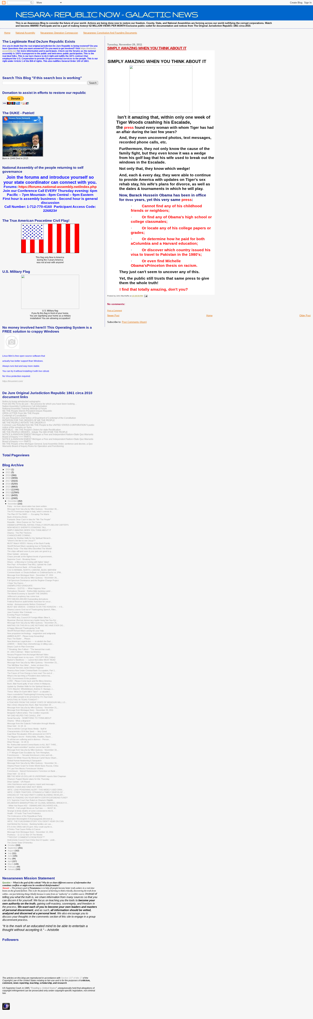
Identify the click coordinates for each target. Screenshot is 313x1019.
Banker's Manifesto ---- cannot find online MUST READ (31, 660)
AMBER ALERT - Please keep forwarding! (25, 636)
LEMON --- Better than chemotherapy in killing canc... (30, 644)
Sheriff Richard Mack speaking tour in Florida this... (29, 546)
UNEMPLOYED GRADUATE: (20, 586)
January (12, 869)
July (10, 853)
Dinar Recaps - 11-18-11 (18, 742)
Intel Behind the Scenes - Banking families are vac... (30, 824)
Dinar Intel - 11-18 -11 (16, 726)
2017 (8, 481)
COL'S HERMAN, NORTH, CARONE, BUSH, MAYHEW (31, 570)
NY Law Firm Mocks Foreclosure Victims (25, 768)
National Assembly (25, 32)
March (11, 864)
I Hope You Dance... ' (16, 583)
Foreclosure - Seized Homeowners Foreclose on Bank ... (32, 771)
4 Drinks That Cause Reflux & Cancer (24, 829)
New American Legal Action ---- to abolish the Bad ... (30, 641)
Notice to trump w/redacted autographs (21, 401)
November (13, 504)
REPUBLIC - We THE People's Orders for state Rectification (31, 429)
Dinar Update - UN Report (18, 782)
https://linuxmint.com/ (12, 381)
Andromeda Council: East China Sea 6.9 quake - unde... (31, 840)
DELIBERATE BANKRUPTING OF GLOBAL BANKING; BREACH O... (37, 803)
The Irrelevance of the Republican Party (24, 816)
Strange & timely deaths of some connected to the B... (30, 811)
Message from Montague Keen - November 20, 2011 (30, 710)
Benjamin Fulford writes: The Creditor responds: (28, 713)
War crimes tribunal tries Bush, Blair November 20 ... (30, 705)
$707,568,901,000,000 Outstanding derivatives (27, 599)
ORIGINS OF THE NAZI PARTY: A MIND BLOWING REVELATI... (35, 795)
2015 (8, 486)
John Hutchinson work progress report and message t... (32, 784)
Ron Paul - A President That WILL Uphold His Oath (29, 564)
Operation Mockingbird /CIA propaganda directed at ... (30, 819)
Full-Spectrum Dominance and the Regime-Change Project (33, 580)
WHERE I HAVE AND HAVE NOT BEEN (24, 787)
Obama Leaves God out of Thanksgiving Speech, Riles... (32, 609)
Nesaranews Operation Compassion (59, 32)
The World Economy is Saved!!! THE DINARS (27, 594)
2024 (8, 469)
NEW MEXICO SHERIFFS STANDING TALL (26, 527)
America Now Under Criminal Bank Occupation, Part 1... (31, 670)
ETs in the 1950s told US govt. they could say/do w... (30, 827)
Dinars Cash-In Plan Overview (20, 647)
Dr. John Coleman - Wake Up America (24, 652)
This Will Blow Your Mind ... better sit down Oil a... (28, 665)
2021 (8, 472)
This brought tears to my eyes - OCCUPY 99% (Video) (31, 657)
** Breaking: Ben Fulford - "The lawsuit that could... (29, 649)
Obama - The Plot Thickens (19, 533)
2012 (8, 495)
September (13, 848)
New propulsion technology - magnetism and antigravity (31, 633)
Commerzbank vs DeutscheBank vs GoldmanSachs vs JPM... (34, 572)
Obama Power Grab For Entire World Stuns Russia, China (32, 766)
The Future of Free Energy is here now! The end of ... (30, 673)
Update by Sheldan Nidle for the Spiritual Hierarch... (29, 538)
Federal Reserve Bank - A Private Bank (24, 567)
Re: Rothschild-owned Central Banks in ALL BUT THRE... (32, 745)
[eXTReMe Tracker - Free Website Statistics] (6, 1009)
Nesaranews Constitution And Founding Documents (110, 32)
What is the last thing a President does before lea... (29, 676)
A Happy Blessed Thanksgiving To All (23, 628)
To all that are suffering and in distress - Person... (28, 739)
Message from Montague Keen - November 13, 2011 (30, 832)
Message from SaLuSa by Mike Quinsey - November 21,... (33, 707)
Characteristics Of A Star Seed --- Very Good (27, 731)
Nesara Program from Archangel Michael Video (27, 654)
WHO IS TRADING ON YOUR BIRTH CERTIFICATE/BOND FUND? (37, 798)
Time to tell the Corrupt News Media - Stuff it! (26, 729)
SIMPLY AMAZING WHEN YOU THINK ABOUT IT (146, 48)
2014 (8, 489)
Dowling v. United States (43, 988)
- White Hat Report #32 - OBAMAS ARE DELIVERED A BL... (33, 805)
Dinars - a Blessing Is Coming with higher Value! (28, 562)
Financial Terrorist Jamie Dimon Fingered (25, 668)
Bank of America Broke (17, 517)
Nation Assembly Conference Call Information (24, 406)
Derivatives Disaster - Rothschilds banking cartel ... (29, 591)
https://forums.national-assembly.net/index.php (57, 187)
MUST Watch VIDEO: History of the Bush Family (28, 543)
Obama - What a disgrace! (18, 721)
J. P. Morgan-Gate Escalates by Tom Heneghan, (28, 752)
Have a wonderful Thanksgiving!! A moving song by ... (30, 694)
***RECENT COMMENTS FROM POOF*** (26, 837)
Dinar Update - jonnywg (17, 554)
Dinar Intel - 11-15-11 (16, 774)
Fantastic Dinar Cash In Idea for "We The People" (29, 519)
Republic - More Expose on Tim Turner (24, 522)
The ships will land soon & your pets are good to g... (30, 551)
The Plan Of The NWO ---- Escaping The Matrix (28, 514)
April (10, 861)
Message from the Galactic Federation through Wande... (32, 723)
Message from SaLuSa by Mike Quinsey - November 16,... (33, 763)
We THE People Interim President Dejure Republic (27, 411)
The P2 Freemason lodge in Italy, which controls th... (30, 511)
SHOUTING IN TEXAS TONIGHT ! (22, 700)
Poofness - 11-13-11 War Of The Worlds (25, 835)
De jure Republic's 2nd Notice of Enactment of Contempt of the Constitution (39, 418)
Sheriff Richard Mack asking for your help (25, 631)
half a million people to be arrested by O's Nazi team (30, 697)
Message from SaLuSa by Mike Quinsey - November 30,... (33, 509)
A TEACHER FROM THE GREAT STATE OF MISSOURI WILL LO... (37, 702)
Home (7, 32)
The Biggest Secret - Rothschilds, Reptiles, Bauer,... (30, 737)
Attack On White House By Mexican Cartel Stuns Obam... (32, 758)
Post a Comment (114, 310)
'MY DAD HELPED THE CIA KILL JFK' (24, 715)
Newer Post (113, 315)
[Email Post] (145, 296)
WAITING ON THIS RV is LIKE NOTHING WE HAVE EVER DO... (36, 625)
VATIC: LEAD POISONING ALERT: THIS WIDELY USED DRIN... (35, 790)
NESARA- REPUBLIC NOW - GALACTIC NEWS (107, 14)
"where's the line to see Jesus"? (21, 541)
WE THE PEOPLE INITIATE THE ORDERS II (23, 422)
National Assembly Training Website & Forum (24, 408)
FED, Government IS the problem (22, 678)
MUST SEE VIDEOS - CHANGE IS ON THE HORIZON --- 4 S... (35, 607)
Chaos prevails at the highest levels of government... (30, 556)
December (13, 501)
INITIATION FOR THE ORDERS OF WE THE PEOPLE (28, 420)
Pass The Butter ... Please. (19, 639)
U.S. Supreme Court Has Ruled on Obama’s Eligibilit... (30, 800)
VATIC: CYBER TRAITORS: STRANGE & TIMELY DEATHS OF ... (36, 792)
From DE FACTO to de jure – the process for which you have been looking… (39, 404)
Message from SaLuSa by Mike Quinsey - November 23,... (33, 662)
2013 (8, 492)
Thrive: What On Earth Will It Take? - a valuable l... (29, 692)
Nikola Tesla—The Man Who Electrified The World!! (29, 548)
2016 (8, 484)
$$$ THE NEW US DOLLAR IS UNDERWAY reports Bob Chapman (36, 776)
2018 (8, 478)
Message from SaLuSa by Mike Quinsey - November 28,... (33, 578)
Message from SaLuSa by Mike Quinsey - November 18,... (33, 750)
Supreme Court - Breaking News (21, 559)
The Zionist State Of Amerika (19, 843)
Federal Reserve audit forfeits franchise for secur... (29, 601)
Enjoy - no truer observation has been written (27, 506)
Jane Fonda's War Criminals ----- (21, 612)
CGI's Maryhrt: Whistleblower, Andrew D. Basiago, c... (30, 689)
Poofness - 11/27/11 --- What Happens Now (26, 588)
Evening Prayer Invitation (18, 615)
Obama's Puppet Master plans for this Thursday (28, 779)
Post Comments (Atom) (134, 322)
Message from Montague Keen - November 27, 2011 (30, 575)
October (12, 845)
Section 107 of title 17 (71, 978)
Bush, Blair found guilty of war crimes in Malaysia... (29, 684)
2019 (8, 475)
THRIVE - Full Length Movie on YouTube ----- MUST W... (32, 808)
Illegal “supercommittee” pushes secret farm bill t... (29, 747)
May (10, 858)
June (10, 856)
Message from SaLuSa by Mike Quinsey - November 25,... (33, 623)
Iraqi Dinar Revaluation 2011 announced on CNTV (29, 734)
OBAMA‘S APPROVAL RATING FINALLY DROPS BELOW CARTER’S (37, 525)
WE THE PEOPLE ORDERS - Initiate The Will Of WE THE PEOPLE (35, 432)
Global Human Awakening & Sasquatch (24, 760)
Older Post (305, 315)
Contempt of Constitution (14, 415)
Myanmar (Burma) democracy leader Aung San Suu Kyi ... (32, 620)
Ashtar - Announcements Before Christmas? (26, 604)
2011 (8, 498)
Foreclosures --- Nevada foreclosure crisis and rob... (30, 755)
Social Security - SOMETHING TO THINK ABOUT (29, 718)
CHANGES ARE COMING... (19, 535)
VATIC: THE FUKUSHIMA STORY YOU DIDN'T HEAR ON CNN (35, 821)
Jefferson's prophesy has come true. (23, 596)
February (12, 867)
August (11, 851)
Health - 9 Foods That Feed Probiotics (24, 813)
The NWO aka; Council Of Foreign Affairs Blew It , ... (30, 617)
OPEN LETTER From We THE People (20, 413)
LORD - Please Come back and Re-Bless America (29, 681)
